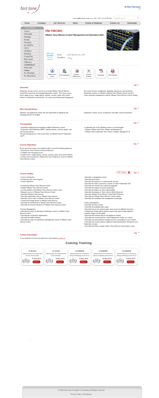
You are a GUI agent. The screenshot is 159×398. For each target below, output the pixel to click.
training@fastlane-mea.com (83, 18)
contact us (61, 238)
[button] (82, 392)
